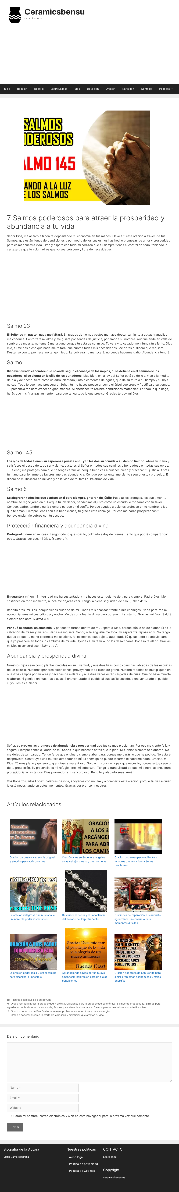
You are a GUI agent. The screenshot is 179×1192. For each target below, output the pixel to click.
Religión (22, 88)
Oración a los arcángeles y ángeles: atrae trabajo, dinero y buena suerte (84, 859)
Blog (77, 88)
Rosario (39, 88)
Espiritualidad (59, 88)
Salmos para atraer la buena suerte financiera (120, 1007)
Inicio (6, 88)
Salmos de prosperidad (130, 1003)
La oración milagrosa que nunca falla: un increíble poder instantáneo (32, 917)
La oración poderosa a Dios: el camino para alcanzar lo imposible (33, 974)
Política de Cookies (82, 1170)
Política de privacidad (83, 1164)
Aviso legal (76, 1157)
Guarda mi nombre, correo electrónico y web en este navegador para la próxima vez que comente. (80, 1116)
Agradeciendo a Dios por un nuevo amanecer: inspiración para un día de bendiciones (85, 976)
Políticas (164, 88)
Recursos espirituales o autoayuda (31, 999)
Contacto (146, 88)
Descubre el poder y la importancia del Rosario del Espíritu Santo (83, 917)
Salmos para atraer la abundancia (72, 1007)
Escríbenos (110, 1156)
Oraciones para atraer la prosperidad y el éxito (38, 1003)
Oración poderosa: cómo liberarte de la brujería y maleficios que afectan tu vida (57, 1014)
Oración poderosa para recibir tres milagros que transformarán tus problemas (135, 861)
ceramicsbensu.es (114, 1177)
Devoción (93, 88)
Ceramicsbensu (54, 11)
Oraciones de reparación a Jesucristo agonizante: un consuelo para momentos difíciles (137, 919)
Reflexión (128, 88)
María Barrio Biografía (16, 1156)
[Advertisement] (89, 55)
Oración (110, 88)
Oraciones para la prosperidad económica (91, 1003)
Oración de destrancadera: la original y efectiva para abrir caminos (32, 859)
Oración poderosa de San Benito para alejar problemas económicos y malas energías (137, 976)
